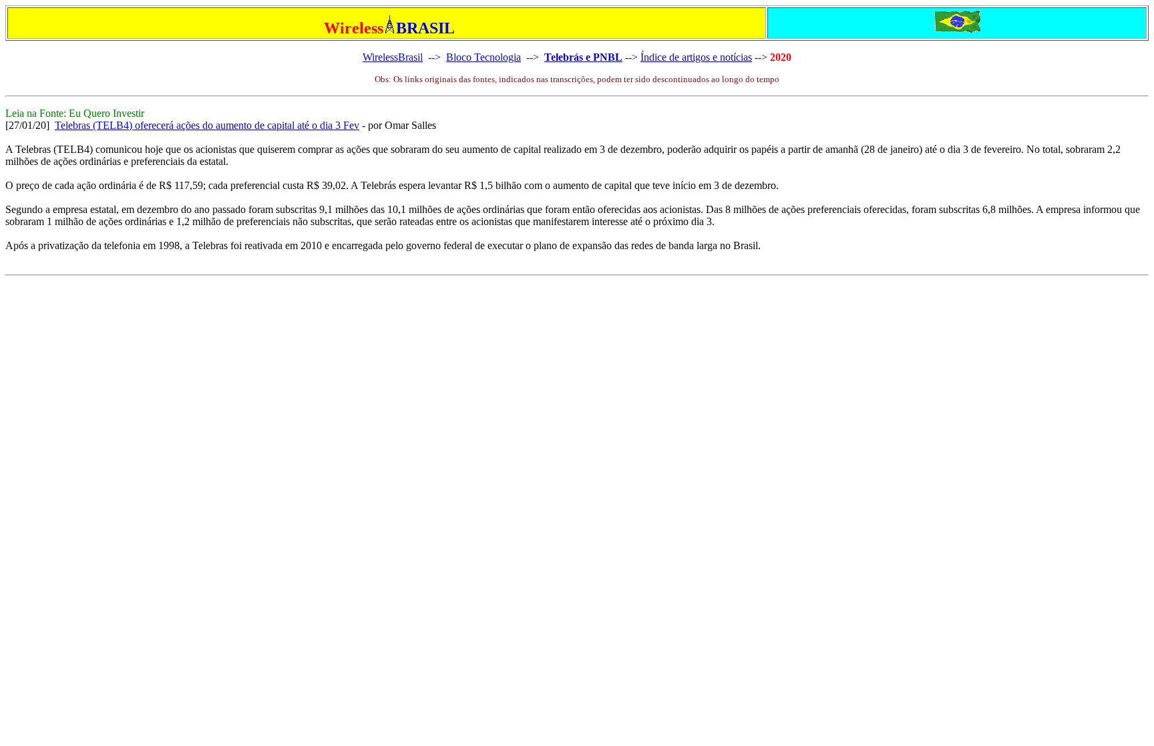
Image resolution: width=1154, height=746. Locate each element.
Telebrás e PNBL (583, 57)
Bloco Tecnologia (483, 57)
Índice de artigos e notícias (696, 57)
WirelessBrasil (393, 57)
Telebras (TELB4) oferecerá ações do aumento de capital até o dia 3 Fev (207, 125)
